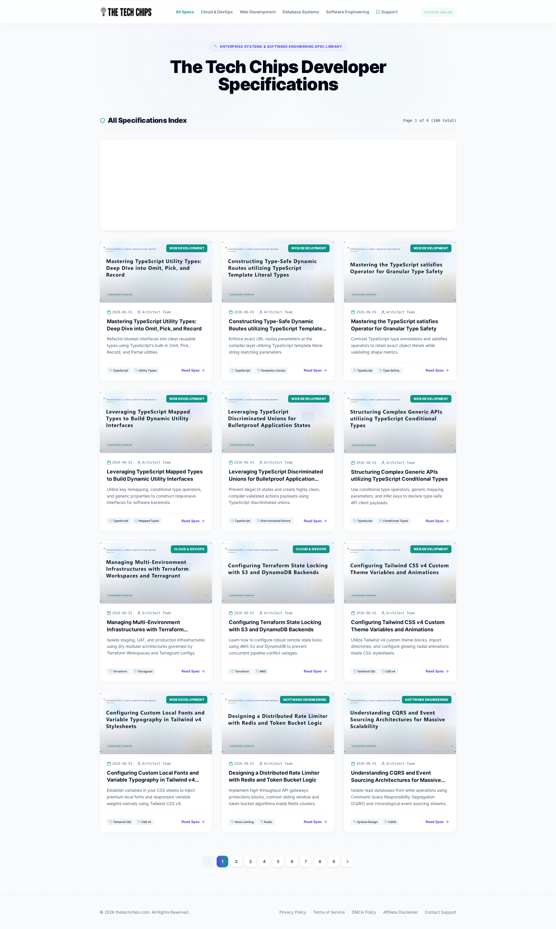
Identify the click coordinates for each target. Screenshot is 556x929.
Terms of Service (329, 912)
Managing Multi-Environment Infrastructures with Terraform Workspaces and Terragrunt (145, 629)
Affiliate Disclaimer (400, 912)
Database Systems (301, 11)
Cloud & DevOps (217, 11)
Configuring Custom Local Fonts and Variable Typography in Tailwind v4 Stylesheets (153, 780)
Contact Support (440, 912)
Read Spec (191, 370)
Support (389, 11)
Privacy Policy (292, 912)
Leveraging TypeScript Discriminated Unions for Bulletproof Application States (276, 479)
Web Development (258, 11)
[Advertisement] (278, 184)
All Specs (185, 11)
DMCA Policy (364, 912)
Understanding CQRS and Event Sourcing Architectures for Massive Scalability (396, 780)
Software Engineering (347, 11)
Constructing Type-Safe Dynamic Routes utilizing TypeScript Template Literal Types (275, 328)
